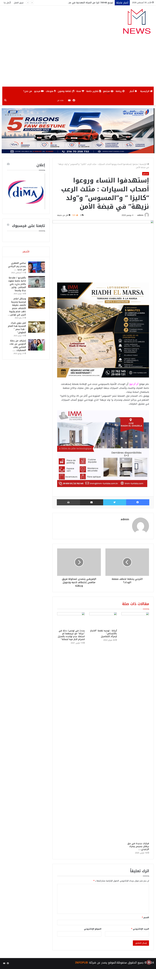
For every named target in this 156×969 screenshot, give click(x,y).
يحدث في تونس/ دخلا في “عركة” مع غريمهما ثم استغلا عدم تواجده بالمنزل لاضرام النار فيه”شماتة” (71, 635)
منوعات (50, 91)
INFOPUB (81, 962)
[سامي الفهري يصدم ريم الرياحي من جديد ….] (36, 267)
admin (140, 215)
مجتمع (107, 91)
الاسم (145, 917)
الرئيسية (145, 91)
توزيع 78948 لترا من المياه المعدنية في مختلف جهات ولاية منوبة (79, 2)
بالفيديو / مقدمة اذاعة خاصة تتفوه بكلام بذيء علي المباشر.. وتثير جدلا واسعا (17, 284)
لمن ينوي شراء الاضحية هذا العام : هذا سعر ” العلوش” (17, 328)
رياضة (119, 91)
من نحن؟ (27, 91)
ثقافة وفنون (65, 91)
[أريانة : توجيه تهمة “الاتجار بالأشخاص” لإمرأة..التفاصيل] (103, 620)
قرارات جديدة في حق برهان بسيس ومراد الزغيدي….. (138, 846)
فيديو (37, 91)
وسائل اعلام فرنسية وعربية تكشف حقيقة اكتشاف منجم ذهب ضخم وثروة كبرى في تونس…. (17, 307)
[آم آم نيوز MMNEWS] (136, 23)
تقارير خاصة (92, 91)
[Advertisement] (78, 63)
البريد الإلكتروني (140, 929)
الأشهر (26, 251)
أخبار (132, 91)
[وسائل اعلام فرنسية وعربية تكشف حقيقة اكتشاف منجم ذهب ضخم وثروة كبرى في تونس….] (36, 303)
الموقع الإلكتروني (92, 929)
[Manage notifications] (148, 962)
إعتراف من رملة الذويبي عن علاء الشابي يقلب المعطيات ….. (18, 345)
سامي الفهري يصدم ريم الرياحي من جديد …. (17, 266)
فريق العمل (18, 3)
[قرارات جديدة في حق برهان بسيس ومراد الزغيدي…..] (135, 726)
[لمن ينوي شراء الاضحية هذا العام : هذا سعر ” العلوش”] (36, 327)
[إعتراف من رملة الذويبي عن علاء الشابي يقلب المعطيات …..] (36, 345)
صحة (79, 91)
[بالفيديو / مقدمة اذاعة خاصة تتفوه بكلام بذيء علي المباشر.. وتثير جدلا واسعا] (36, 282)
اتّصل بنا (7, 3)
